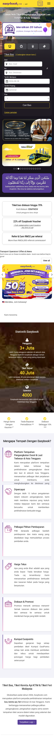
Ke (5, 69)
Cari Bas (27, 105)
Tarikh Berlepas (10, 77)
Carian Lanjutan (10, 112)
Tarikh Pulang (9, 86)
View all (46, 260)
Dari (5, 60)
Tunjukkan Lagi (26, 722)
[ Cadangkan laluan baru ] (26, 55)
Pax (5, 94)
